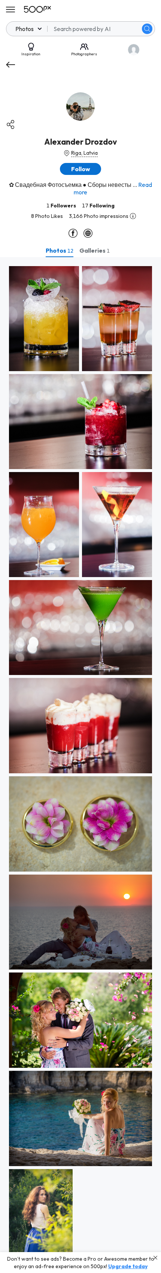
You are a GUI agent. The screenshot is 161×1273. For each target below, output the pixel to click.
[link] (44, 318)
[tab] (59, 250)
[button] (147, 29)
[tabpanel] (80, 765)
